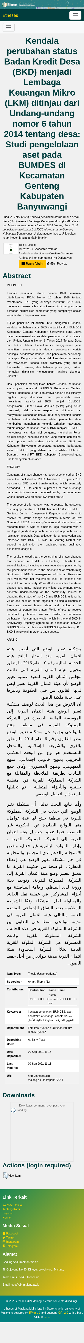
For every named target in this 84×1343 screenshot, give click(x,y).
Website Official (12, 1205)
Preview (62, 263)
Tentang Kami (11, 1209)
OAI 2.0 (63, 1312)
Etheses (10, 15)
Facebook (12, 1233)
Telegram (11, 1246)
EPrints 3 (34, 1312)
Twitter (9, 1237)
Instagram (12, 1241)
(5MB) (40, 263)
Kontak (7, 1217)
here (46, 1317)
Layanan (8, 1213)
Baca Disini (34, 264)
